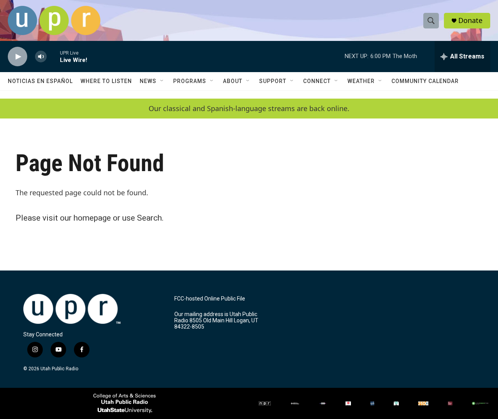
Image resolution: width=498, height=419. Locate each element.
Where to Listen (106, 81)
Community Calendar (425, 81)
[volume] (40, 56)
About (232, 81)
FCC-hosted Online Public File (209, 299)
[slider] (53, 56)
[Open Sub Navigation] (162, 81)
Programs (189, 81)
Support (272, 81)
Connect (317, 81)
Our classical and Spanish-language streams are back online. (249, 108)
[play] (17, 56)
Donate (470, 20)
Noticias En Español (40, 81)
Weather (361, 81)
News (148, 81)
